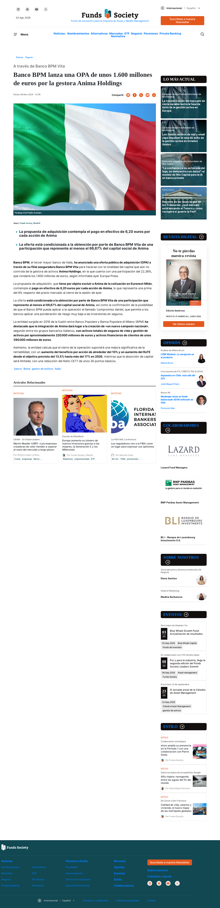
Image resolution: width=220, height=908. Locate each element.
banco (18, 368)
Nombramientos (78, 33)
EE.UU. (115, 459)
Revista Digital (180, 237)
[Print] (147, 95)
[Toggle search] (202, 33)
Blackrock (68, 459)
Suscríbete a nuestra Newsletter (182, 20)
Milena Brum (167, 363)
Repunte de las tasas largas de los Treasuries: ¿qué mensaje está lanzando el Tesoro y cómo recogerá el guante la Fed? (182, 206)
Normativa (118, 36)
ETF (126, 33)
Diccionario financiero (78, 879)
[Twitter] (45, 9)
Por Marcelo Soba (124, 455)
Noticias (7, 861)
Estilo (170, 726)
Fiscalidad (71, 867)
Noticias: (60, 33)
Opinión (171, 343)
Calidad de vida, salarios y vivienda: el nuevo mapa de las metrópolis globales (176, 807)
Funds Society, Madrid (30, 223)
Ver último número (184, 324)
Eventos (172, 614)
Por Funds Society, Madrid (80, 455)
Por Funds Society (174, 760)
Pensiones (151, 33)
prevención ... (134, 459)
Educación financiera (77, 885)
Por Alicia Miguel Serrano (177, 788)
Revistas (120, 861)
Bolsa (27, 368)
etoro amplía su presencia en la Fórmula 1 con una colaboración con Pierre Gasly (176, 750)
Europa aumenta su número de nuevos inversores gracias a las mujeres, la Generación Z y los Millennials (80, 445)
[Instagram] (27, 9)
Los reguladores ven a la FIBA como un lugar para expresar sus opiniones (132, 445)
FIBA (123, 459)
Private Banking (170, 33)
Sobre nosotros (181, 557)
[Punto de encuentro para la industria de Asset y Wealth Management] (110, 16)
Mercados (116, 33)
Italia (58, 368)
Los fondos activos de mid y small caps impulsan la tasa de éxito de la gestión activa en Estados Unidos (183, 139)
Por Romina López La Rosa (26, 455)
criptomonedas (81, 459)
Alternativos (99, 33)
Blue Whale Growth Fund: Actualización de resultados (186, 632)
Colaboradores (181, 425)
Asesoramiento (74, 873)
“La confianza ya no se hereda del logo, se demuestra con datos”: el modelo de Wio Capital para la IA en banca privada (183, 173)
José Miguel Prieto (170, 384)
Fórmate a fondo (77, 861)
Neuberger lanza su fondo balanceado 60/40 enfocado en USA (177, 399)
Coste (17, 459)
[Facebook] (135, 95)
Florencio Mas (168, 408)
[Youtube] (36, 9)
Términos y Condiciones (95, 900)
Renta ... (37, 459)
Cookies (151, 900)
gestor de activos (42, 368)
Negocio (136, 33)
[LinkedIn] (18, 9)
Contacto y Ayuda (159, 876)
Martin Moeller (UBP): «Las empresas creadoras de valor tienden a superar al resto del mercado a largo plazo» (35, 446)
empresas (27, 459)
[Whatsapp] (154, 95)
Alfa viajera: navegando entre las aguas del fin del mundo (176, 779)
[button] (182, 8)
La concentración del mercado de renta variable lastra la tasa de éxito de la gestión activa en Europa (183, 105)
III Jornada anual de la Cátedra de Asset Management (188, 691)
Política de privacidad (127, 900)
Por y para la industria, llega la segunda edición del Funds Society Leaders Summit (187, 663)
